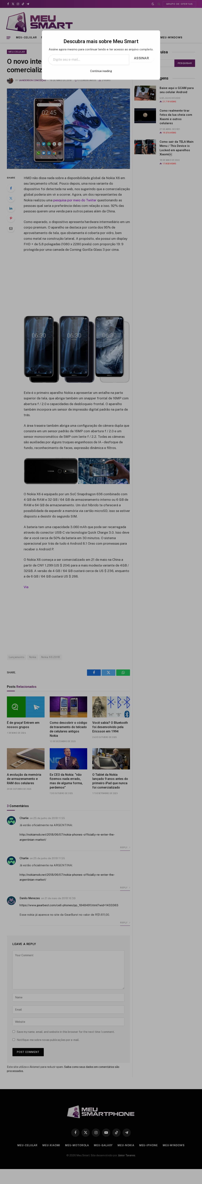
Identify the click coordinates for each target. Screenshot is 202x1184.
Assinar (141, 58)
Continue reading (101, 71)
